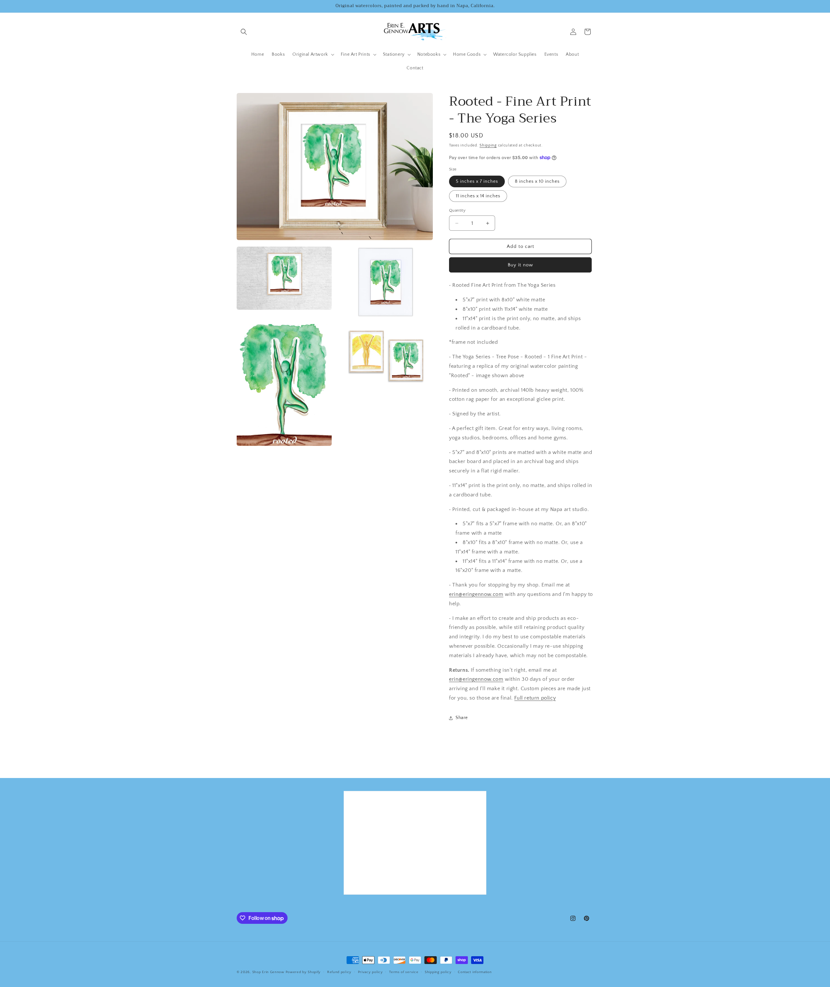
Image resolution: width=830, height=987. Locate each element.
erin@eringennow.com (476, 594)
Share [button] (462, 717)
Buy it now (520, 265)
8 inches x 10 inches (537, 181)
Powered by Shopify (303, 972)
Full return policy (535, 698)
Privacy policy (370, 972)
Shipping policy (438, 972)
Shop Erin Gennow (268, 972)
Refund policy (339, 972)
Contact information (475, 972)
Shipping (488, 145)
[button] (244, 32)
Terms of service (403, 972)
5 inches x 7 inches (477, 181)
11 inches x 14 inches (478, 196)
